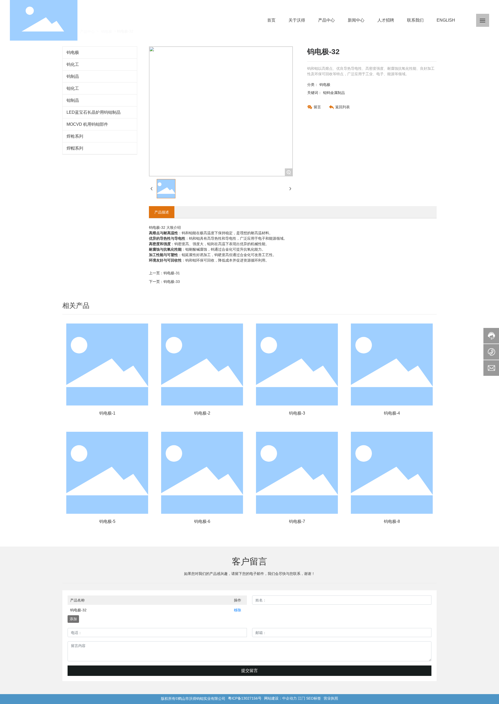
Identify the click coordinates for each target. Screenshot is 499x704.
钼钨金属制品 (334, 93)
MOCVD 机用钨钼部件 (87, 124)
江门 (301, 698)
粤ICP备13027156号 (244, 698)
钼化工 (73, 88)
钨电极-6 (202, 521)
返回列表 (342, 107)
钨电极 (73, 52)
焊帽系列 (75, 148)
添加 (73, 619)
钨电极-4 (392, 413)
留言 (317, 107)
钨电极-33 (171, 282)
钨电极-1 (107, 413)
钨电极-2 (202, 413)
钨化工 (73, 64)
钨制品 (73, 76)
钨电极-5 (107, 521)
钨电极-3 (297, 413)
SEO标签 (313, 698)
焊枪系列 (75, 136)
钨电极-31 (171, 273)
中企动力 (289, 698)
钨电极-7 (297, 521)
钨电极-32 (78, 610)
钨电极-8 (392, 521)
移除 (237, 610)
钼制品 (73, 100)
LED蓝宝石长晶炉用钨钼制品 (94, 112)
